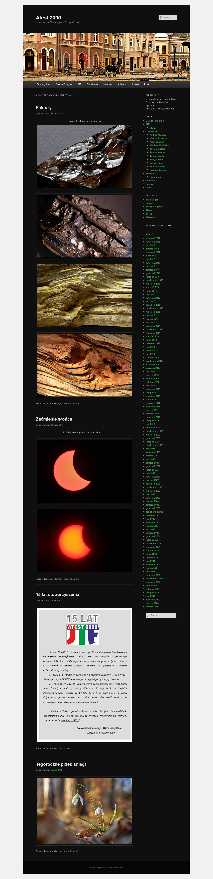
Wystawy (150, 217)
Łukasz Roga (156, 162)
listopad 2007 (152, 469)
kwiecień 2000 (153, 599)
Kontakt (135, 84)
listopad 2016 (152, 276)
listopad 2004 (152, 539)
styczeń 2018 (152, 248)
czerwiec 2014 (153, 343)
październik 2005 (154, 511)
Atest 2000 (48, 17)
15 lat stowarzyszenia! (58, 594)
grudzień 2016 (153, 273)
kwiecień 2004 (153, 564)
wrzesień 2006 (153, 490)
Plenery (150, 210)
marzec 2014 (152, 350)
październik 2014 (154, 329)
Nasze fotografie (71, 403)
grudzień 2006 (153, 483)
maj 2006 (150, 494)
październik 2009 (154, 431)
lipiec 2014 (151, 339)
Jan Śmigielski (157, 148)
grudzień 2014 (153, 325)
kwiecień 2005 (153, 522)
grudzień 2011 (153, 389)
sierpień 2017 (152, 255)
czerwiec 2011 (153, 403)
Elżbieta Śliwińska (159, 145)
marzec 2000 (152, 603)
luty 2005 (150, 529)
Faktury (44, 107)
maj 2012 (150, 385)
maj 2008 (150, 448)
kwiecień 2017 (153, 262)
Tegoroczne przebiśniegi (61, 764)
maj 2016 (150, 294)
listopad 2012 (152, 382)
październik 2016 (154, 280)
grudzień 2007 (153, 466)
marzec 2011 (152, 410)
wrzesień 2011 (153, 395)
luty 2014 (150, 353)
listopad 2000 (152, 592)
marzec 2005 (152, 525)
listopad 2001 (152, 588)
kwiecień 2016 (153, 297)
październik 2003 (154, 578)
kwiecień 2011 (153, 406)
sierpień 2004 (152, 550)
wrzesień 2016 (153, 283)
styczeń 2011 (152, 413)
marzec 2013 (152, 375)
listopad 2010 (152, 420)
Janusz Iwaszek (158, 152)
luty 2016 (150, 301)
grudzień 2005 (153, 508)
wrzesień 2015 (153, 311)
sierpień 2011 (152, 399)
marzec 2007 (152, 480)
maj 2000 (150, 595)
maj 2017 (150, 259)
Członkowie (92, 84)
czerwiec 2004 (153, 557)
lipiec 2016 (151, 290)
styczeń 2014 (152, 357)
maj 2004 (150, 560)
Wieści (67, 748)
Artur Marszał (157, 141)
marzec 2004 (152, 567)
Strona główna (44, 84)
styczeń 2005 (152, 532)
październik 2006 (154, 487)
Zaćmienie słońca (54, 419)
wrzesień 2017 (153, 252)
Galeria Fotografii (64, 84)
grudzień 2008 (153, 438)
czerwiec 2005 (153, 515)
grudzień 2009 (153, 427)
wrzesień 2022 (153, 238)
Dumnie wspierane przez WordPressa (106, 867)
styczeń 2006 (152, 504)
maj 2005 (150, 518)
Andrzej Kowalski (159, 138)
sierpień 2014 (152, 336)
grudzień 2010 (153, 417)
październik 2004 (154, 543)
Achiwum (121, 84)
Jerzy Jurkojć (156, 159)
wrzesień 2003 (153, 582)
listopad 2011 (152, 392)
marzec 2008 (152, 455)
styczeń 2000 (152, 606)
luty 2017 (150, 266)
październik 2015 (154, 308)
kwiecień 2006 (153, 497)
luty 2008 (150, 459)
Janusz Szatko (157, 155)
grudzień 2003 (153, 575)
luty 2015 (150, 322)
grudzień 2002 (153, 585)
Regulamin (155, 176)
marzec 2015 (152, 318)
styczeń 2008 (152, 462)
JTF (79, 84)
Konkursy (107, 84)
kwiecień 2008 (153, 452)
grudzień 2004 (153, 536)
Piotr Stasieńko (157, 166)
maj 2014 (150, 346)
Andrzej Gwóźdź (158, 134)
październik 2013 (154, 360)
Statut (153, 127)
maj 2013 (150, 371)
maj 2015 (150, 315)
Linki (146, 84)
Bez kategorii (152, 199)
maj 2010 (150, 424)
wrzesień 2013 (153, 364)
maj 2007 (150, 473)
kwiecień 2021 (153, 241)
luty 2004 (150, 571)
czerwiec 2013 (153, 367)
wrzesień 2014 (153, 332)
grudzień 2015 (153, 304)
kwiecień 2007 (153, 476)
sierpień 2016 (152, 287)
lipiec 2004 (151, 553)
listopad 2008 (152, 441)
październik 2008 (154, 445)
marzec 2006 (152, 501)
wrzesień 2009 (153, 434)
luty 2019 (150, 245)
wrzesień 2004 (153, 546)
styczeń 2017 (152, 269)
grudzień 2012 (153, 378)
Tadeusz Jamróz (158, 169)
